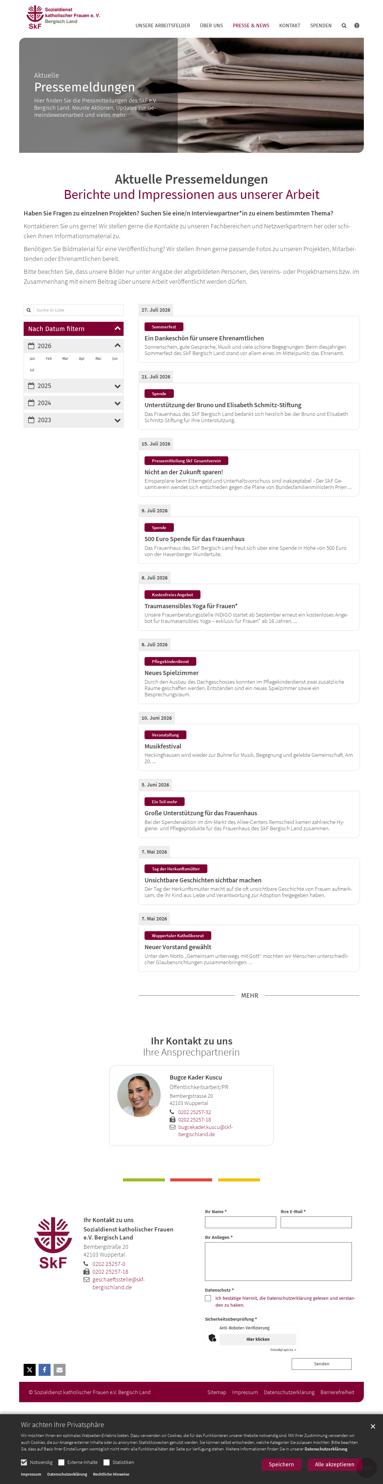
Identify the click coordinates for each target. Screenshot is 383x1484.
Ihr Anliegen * (219, 1237)
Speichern (281, 1464)
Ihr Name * (216, 1211)
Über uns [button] (211, 26)
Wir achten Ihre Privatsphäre (62, 1424)
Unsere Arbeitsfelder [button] (163, 26)
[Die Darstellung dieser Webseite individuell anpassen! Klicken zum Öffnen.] (352, 27)
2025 (44, 386)
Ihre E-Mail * (293, 1211)
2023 (44, 420)
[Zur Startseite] (63, 17)
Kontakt (289, 26)
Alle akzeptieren (335, 1464)
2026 (44, 346)
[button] (340, 27)
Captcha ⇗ (283, 1350)
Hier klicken (258, 1339)
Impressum (31, 1474)
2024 (44, 403)
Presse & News (251, 26)
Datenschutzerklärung (326, 1449)
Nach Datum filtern (56, 329)
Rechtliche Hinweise (111, 1474)
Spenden (321, 26)
